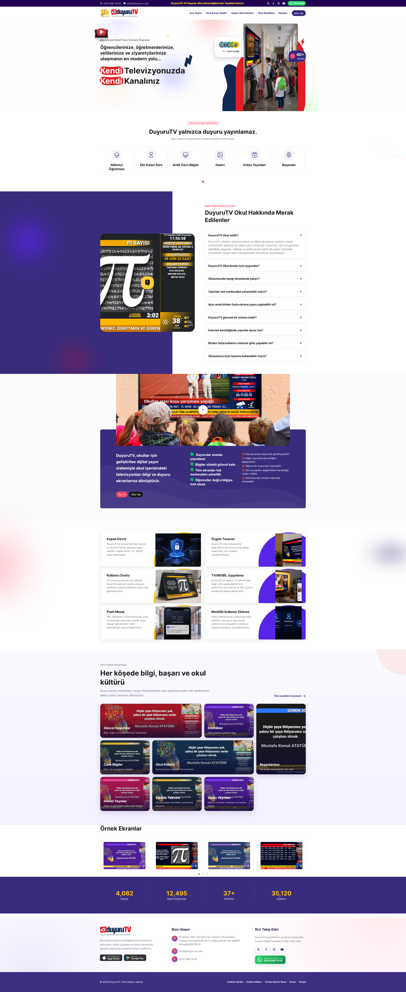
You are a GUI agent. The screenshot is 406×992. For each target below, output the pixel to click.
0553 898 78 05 (112, 3)
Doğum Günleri (151, 165)
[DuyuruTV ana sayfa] (115, 931)
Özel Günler (186, 165)
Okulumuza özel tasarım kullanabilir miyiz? (237, 356)
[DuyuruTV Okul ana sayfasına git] (119, 13)
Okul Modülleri (266, 13)
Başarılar (117, 165)
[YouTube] (283, 3)
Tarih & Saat (289, 165)
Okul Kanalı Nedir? (216, 13)
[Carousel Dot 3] (207, 874)
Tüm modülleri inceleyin (290, 696)
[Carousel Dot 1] (199, 874)
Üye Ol (121, 494)
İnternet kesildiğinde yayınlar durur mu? (235, 330)
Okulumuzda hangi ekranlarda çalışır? (234, 278)
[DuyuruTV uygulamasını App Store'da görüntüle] (111, 957)
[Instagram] (278, 3)
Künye (292, 982)
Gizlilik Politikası (254, 982)
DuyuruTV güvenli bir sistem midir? (232, 317)
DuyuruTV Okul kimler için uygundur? (234, 266)
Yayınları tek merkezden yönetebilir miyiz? (237, 291)
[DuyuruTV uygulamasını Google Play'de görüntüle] (135, 957)
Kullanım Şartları (235, 982)
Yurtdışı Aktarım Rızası (275, 982)
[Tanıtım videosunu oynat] (203, 410)
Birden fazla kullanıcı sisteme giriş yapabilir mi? (240, 343)
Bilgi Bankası (220, 165)
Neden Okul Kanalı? (242, 13)
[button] (124, 855)
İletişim (283, 13)
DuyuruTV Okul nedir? (223, 235)
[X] (268, 3)
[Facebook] (273, 3)
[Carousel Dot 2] (203, 181)
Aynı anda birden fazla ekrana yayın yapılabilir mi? (242, 304)
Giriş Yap (298, 13)
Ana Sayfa (196, 13)
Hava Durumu (254, 165)
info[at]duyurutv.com (138, 3)
